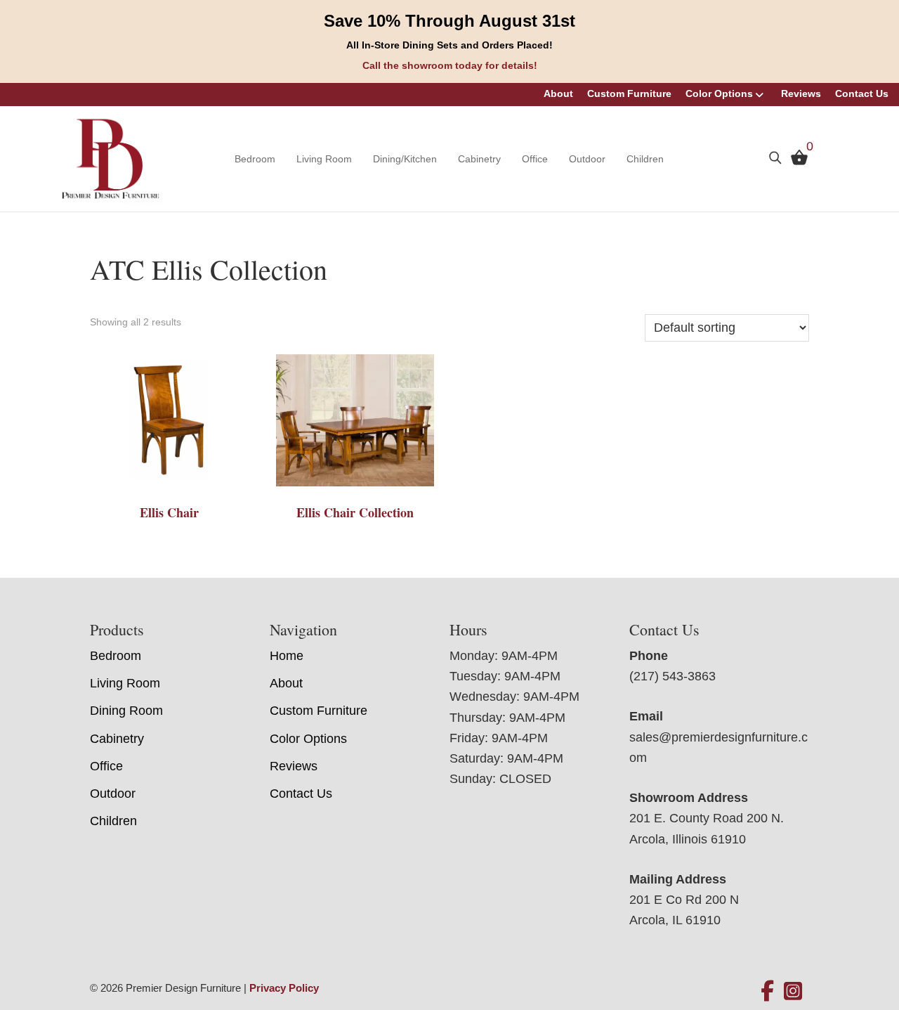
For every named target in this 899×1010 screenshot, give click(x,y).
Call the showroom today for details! (449, 65)
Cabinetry (479, 158)
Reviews (801, 93)
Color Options (719, 93)
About (558, 93)
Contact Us (861, 93)
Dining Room (126, 711)
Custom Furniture (629, 93)
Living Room (324, 158)
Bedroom (255, 158)
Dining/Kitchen (405, 158)
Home (286, 656)
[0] (796, 160)
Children (645, 158)
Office (535, 158)
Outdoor (587, 158)
